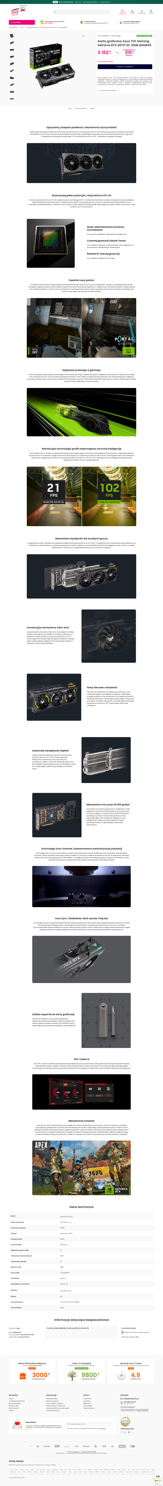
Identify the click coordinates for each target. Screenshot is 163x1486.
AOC (129, 1469)
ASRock (143, 1469)
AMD (101, 1469)
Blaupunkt (64, 1472)
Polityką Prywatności (142, 1410)
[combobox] (81, 12)
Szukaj (11, 1398)
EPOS (113, 1474)
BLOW (70, 1472)
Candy (103, 1472)
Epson (118, 1474)
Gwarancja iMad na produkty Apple (57, 1408)
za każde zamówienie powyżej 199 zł (96, 22)
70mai (16, 1469)
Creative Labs (14, 1474)
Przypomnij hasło (88, 1408)
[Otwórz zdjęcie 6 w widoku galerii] (12, 71)
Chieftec (121, 1472)
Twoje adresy (87, 1406)
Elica (103, 1474)
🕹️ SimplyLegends (15, 1403)
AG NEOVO (55, 1469)
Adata (32, 1469)
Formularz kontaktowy (128, 1407)
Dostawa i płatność (52, 1401)
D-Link (36, 1474)
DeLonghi (57, 1474)
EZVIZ (137, 1474)
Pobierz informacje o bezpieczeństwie (137, 1332)
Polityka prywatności (53, 1410)
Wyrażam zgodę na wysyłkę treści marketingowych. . (87, 1428)
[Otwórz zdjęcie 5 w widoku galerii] (12, 64)
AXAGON (30, 1472)
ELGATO (98, 1474)
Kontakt (11, 1410)
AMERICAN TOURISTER (109, 1469)
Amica (119, 1469)
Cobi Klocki (129, 1472)
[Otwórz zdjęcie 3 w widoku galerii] (12, 50)
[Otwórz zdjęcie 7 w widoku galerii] (12, 78)
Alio (85, 1469)
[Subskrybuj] (111, 1424)
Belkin (53, 1472)
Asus (22, 27)
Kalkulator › (129, 55)
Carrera (115, 1472)
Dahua (41, 1474)
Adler (37, 1469)
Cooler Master (144, 1472)
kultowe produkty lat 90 (131, 22)
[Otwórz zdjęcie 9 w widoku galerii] (12, 92)
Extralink (131, 1474)
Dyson (75, 1474)
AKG (70, 1469)
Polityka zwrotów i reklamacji (55, 1406)
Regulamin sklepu (52, 1398)
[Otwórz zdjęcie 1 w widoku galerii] (12, 36)
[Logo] (14, 12)
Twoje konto (87, 1398)
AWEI (24, 1472)
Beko (48, 1472)
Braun (85, 1472)
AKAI (66, 1469)
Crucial (21, 1474)
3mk (11, 1469)
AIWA (61, 1469)
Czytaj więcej (102, 1428)
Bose (80, 1472)
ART (138, 1469)
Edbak (80, 1474)
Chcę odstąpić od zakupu (54, 1403)
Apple (133, 1469)
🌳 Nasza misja (14, 1406)
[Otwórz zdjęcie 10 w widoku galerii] (12, 99)
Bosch (75, 1472)
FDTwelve (142, 1474)
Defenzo (47, 1474)
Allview (90, 1469)
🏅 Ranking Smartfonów (17, 1401)
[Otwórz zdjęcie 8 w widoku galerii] (12, 85)
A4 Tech (22, 1469)
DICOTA (64, 1474)
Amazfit (96, 1469)
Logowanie (86, 1401)
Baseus (36, 1472)
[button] (151, 12)
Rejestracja (87, 1403)
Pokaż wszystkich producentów (17, 1477)
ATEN (153, 1469)
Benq (58, 1472)
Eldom (85, 1474)
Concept (136, 1472)
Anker (124, 1469)
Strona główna (13, 27)
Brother (91, 1472)
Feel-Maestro (150, 1474)
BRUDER (97, 1472)
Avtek (19, 1472)
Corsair (152, 1472)
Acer (27, 1469)
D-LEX (31, 1474)
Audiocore (13, 1472)
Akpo (74, 1469)
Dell (52, 1474)
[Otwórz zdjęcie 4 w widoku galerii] (12, 57)
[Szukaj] (54, 12)
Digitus (70, 1474)
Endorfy (108, 1474)
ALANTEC (80, 1469)
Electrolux (91, 1474)
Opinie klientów (14, 1408)
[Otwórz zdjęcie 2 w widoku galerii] (12, 43)
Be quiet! (42, 1472)
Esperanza (124, 1474)
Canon (109, 1472)
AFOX (49, 1469)
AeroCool (43, 1469)
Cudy (26, 1474)
